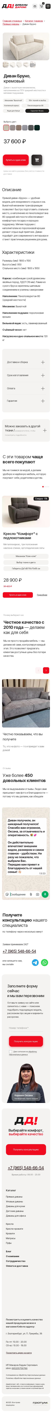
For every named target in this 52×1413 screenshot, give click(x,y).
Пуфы (9, 1243)
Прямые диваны (14, 1196)
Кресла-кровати (14, 1228)
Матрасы (10, 1238)
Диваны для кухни (15, 1206)
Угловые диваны (14, 1201)
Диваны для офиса (16, 1215)
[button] (43, 486)
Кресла (9, 1224)
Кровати (10, 1233)
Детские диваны (15, 1211)
